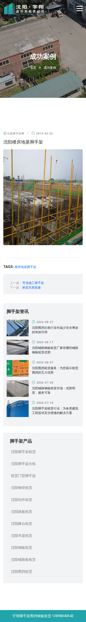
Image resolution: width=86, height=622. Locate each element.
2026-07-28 (44, 382)
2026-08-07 (44, 362)
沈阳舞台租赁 (21, 524)
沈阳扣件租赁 (21, 500)
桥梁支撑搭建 (31, 287)
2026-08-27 (44, 322)
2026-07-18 (44, 402)
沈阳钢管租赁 (21, 488)
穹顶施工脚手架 (33, 283)
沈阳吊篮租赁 (21, 535)
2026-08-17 (44, 342)
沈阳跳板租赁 (21, 512)
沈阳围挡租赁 (21, 571)
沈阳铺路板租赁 (23, 559)
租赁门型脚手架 (23, 476)
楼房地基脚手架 (25, 267)
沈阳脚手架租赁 (23, 452)
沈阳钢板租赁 (21, 547)
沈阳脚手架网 (15, 133)
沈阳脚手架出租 (23, 464)
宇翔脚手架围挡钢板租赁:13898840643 (43, 616)
